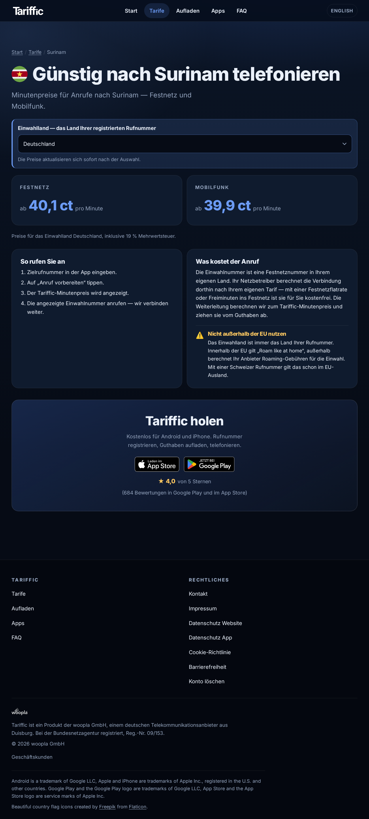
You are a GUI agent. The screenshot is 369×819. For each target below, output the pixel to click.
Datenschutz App (210, 637)
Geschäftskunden (32, 757)
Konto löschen (207, 681)
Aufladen (187, 10)
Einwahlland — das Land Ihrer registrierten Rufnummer (87, 128)
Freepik (107, 806)
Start (131, 10)
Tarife (156, 10)
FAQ (242, 10)
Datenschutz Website (215, 623)
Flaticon (137, 806)
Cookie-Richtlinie (210, 652)
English (344, 12)
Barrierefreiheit (207, 667)
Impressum (203, 608)
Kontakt (198, 593)
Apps (218, 10)
